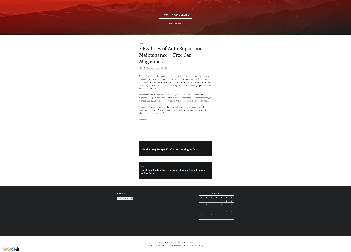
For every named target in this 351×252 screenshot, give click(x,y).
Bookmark (178, 245)
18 (206, 211)
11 (206, 207)
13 (216, 207)
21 (221, 211)
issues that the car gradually (165, 85)
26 (211, 214)
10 (201, 207)
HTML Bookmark (175, 15)
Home (141, 43)
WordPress (162, 245)
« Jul (200, 224)
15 (226, 207)
